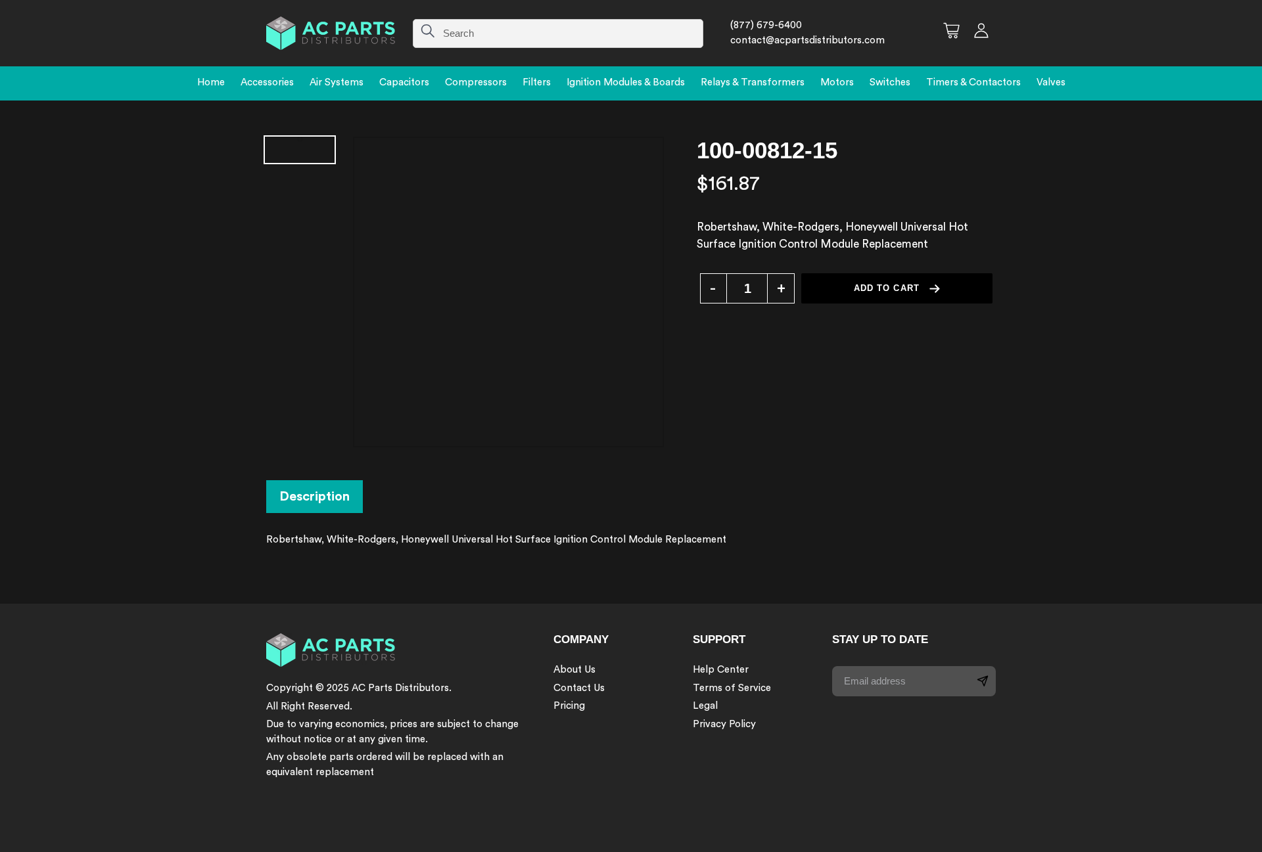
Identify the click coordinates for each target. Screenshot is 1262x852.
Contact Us (579, 688)
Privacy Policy (724, 724)
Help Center (721, 670)
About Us (574, 670)
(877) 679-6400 (766, 25)
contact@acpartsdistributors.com (807, 40)
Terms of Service (732, 688)
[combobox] (558, 33)
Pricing (569, 706)
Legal (705, 706)
